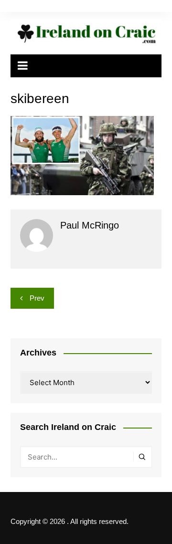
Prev (37, 298)
